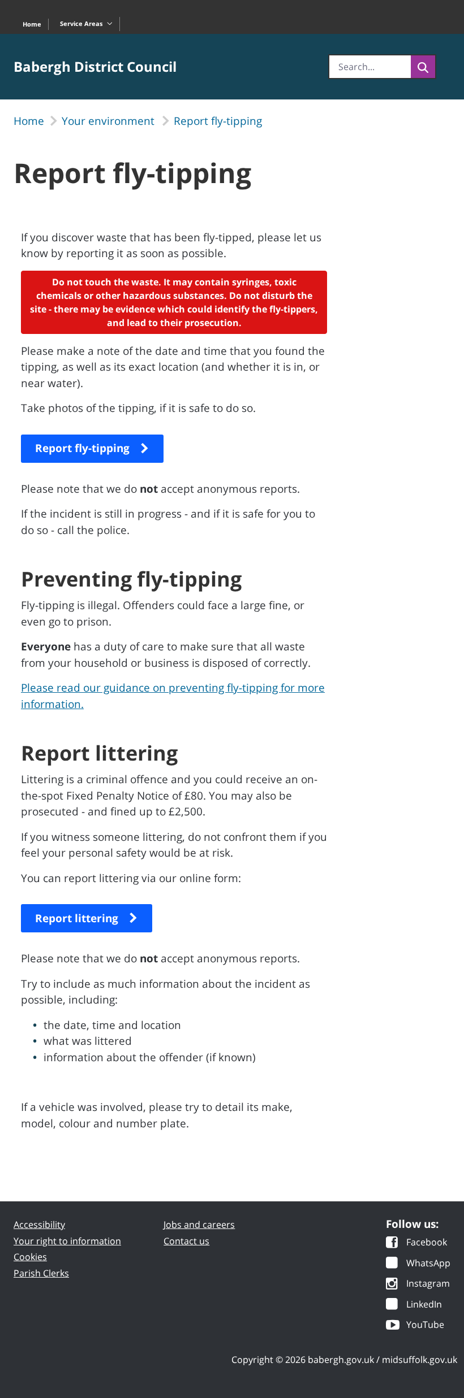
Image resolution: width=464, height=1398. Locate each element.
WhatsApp (428, 1263)
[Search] (423, 66)
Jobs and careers (199, 1224)
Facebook (426, 1243)
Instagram (428, 1284)
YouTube (425, 1325)
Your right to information (67, 1241)
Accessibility (39, 1224)
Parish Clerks (41, 1273)
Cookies (30, 1257)
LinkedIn (424, 1305)
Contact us (186, 1241)
